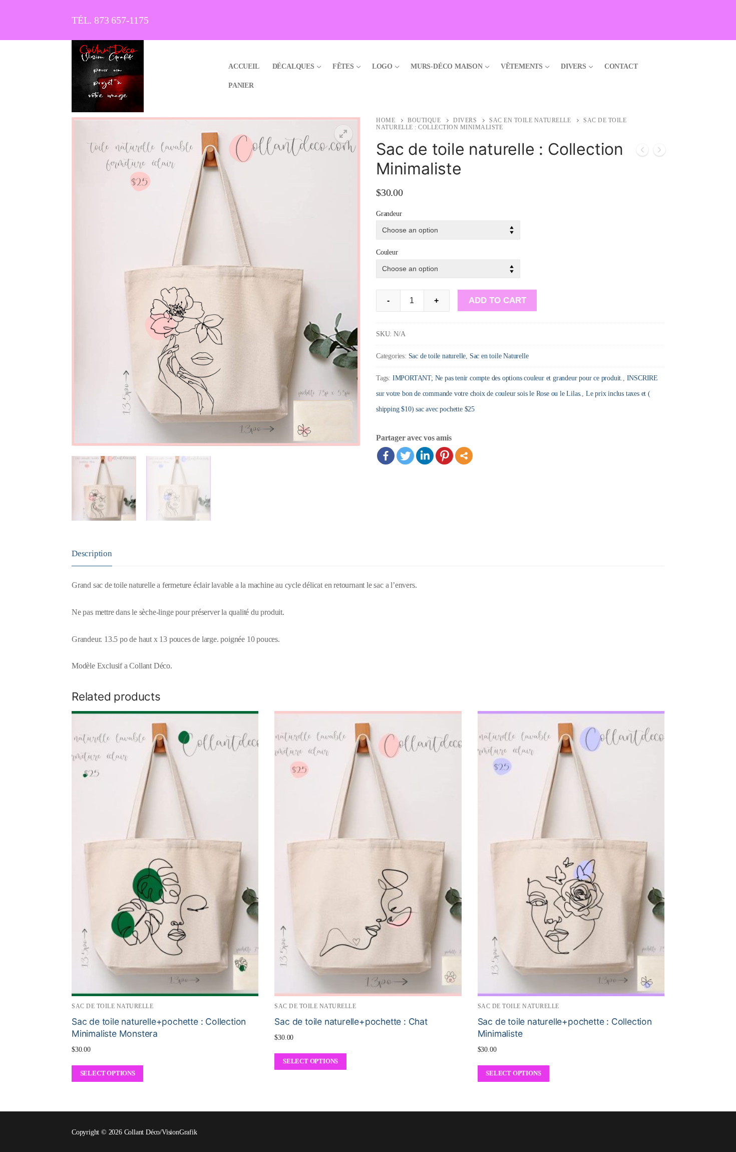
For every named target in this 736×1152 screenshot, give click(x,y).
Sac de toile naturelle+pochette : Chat (350, 1021)
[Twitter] (405, 456)
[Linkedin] (425, 456)
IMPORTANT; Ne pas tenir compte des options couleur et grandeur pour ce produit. (508, 378)
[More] (464, 456)
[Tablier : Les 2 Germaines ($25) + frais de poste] (642, 152)
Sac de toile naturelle (437, 356)
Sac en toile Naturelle (530, 120)
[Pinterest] (444, 456)
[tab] (92, 554)
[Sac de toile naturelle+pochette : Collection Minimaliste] (659, 152)
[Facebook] (386, 456)
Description (92, 553)
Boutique (424, 120)
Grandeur (389, 213)
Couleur (387, 252)
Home (385, 120)
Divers (465, 120)
